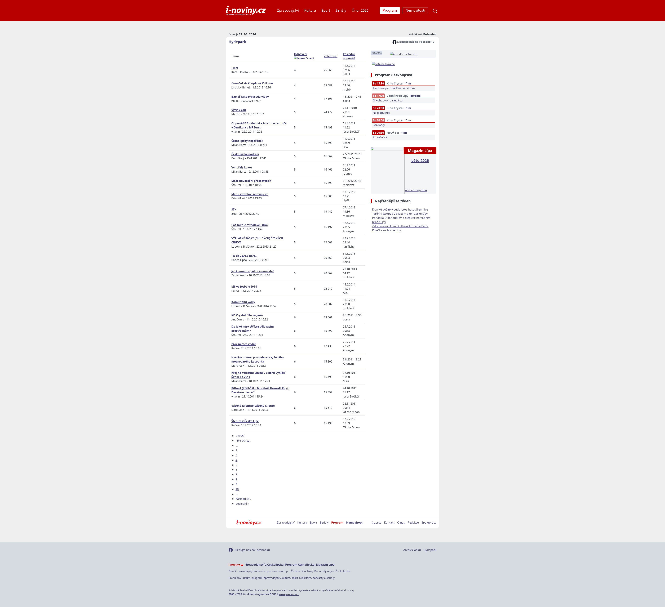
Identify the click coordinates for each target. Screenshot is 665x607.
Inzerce (376, 522)
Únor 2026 (360, 10)
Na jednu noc (381, 113)
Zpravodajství (288, 10)
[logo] (245, 10)
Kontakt (389, 522)
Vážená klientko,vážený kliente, (253, 406)
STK (233, 209)
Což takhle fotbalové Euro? (249, 225)
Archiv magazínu (416, 190)
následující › (243, 499)
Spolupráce (429, 522)
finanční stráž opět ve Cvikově (252, 83)
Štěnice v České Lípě (245, 421)
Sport (325, 10)
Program (337, 522)
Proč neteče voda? (243, 344)
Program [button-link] (390, 10)
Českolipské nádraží (245, 154)
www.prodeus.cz (289, 594)
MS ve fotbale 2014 (244, 286)
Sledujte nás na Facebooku (415, 42)
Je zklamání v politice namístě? (252, 271)
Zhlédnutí (330, 56)
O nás (401, 522)
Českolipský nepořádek (247, 141)
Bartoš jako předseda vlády (250, 97)
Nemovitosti (354, 522)
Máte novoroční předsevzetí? (251, 181)
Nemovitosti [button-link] (415, 10)
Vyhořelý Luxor (241, 167)
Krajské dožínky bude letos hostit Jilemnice (400, 209)
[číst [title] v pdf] (387, 170)
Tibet (234, 68)
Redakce (413, 522)
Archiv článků (412, 550)
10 (237, 489)
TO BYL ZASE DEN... (244, 256)
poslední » (242, 504)
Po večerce (380, 137)
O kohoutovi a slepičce (387, 100)
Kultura (310, 10)
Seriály (341, 10)
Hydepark (237, 41)
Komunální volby (243, 302)
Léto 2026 (420, 160)
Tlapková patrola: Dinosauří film (394, 88)
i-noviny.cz (236, 564)
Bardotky (379, 125)
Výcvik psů (238, 110)
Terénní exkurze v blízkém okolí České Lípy (400, 214)
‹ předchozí (243, 441)
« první (240, 436)
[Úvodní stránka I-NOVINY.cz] (248, 522)
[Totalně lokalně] (383, 64)
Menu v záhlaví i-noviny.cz (249, 194)
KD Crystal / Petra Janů (247, 315)
